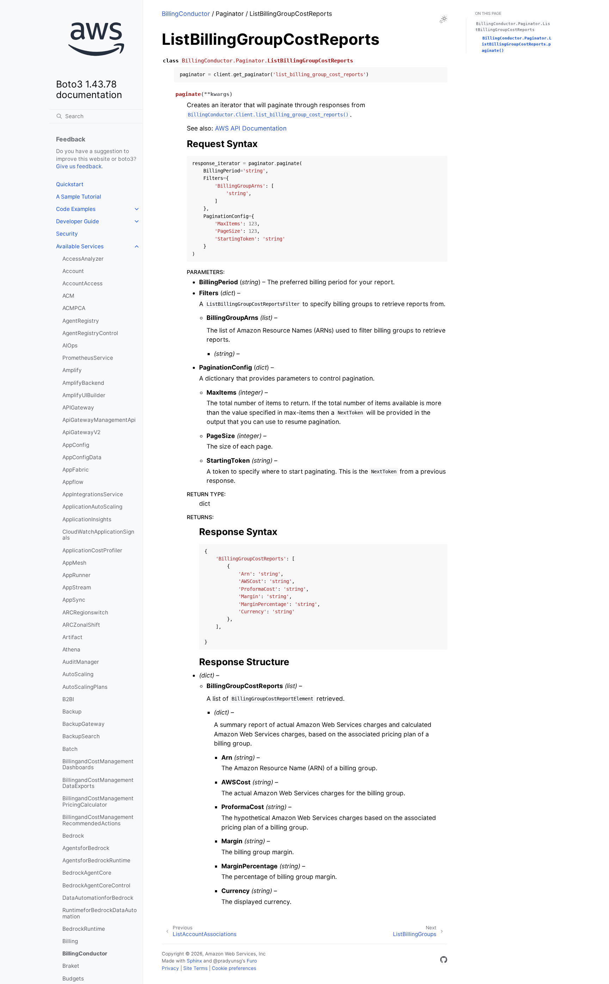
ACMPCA (73, 308)
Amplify (72, 370)
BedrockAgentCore (86, 872)
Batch (70, 749)
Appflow (73, 482)
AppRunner (76, 575)
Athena (71, 649)
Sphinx (194, 961)
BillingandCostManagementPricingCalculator (98, 801)
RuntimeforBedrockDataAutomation (99, 913)
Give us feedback (79, 166)
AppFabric (75, 469)
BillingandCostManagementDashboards (98, 764)
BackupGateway (83, 724)
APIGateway (78, 407)
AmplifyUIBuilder (83, 395)
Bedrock (73, 835)
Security (67, 233)
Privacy (170, 968)
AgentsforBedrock (85, 848)
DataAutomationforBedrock (97, 897)
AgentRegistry (80, 320)
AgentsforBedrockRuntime (96, 860)
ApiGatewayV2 (81, 432)
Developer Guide (77, 221)
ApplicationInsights (86, 519)
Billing (70, 941)
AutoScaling (77, 674)
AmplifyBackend (83, 382)
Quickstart (70, 184)
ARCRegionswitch (85, 612)
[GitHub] (443, 961)
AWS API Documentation (251, 128)
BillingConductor (84, 953)
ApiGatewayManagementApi (99, 420)
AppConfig (75, 445)
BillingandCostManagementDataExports (98, 783)
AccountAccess (82, 283)
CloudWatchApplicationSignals (98, 534)
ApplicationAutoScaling (92, 506)
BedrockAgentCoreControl (96, 885)
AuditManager (80, 661)
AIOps (70, 345)
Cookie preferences (234, 968)
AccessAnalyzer (83, 258)
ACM (68, 295)
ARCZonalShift (81, 624)
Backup (71, 711)
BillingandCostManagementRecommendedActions (98, 820)
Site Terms (195, 968)
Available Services (80, 246)
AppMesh (74, 562)
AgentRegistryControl (90, 333)
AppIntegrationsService (92, 494)
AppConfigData (82, 457)
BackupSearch (81, 736)
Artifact (72, 637)
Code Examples (76, 209)
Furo (252, 961)
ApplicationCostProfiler (92, 550)
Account (73, 271)
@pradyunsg (227, 961)
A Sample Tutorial (78, 196)
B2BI (68, 699)
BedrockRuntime (83, 928)
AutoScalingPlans (84, 687)
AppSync (73, 599)
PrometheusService (87, 357)
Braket (70, 965)
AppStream (76, 587)
